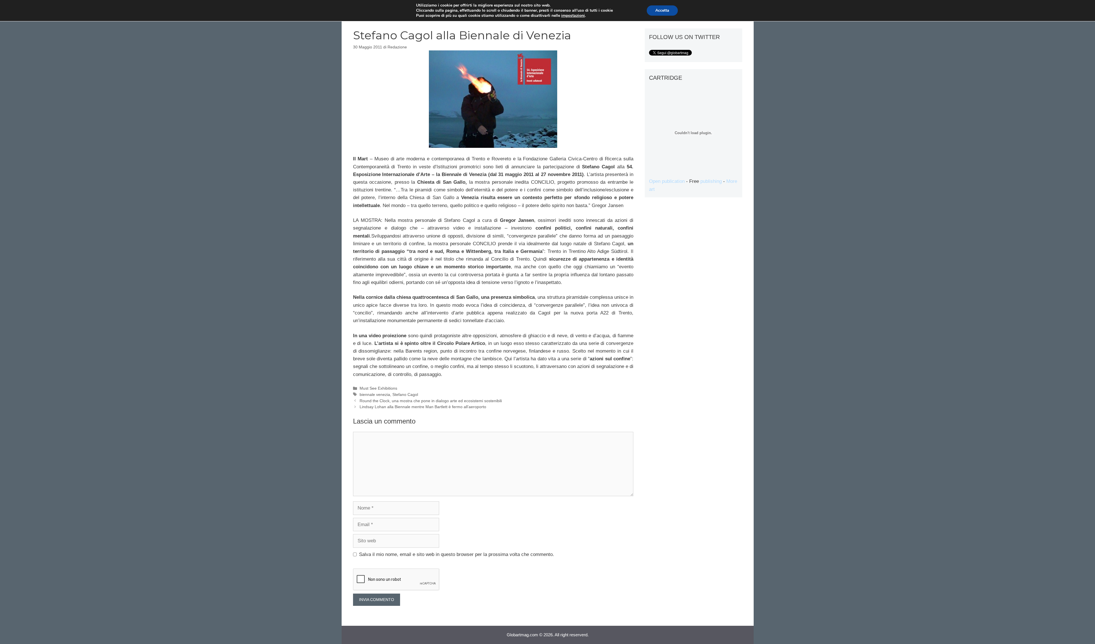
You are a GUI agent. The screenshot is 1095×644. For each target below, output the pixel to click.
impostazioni (573, 15)
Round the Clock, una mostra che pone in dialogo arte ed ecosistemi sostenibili (431, 400)
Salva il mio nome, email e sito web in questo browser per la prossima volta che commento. (456, 554)
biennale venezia (375, 394)
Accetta (662, 10)
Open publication (667, 181)
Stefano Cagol (405, 394)
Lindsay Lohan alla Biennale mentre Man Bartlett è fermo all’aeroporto (423, 406)
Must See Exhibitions (378, 388)
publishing (711, 181)
